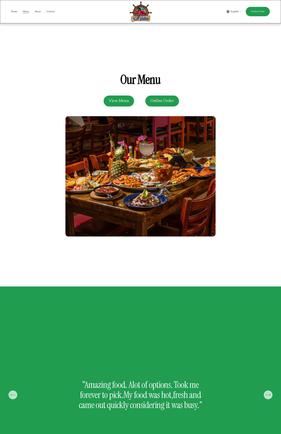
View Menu (119, 101)
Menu (26, 11)
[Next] (268, 394)
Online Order (258, 11)
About (38, 11)
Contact (51, 11)
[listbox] (234, 12)
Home (14, 11)
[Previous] (12, 394)
